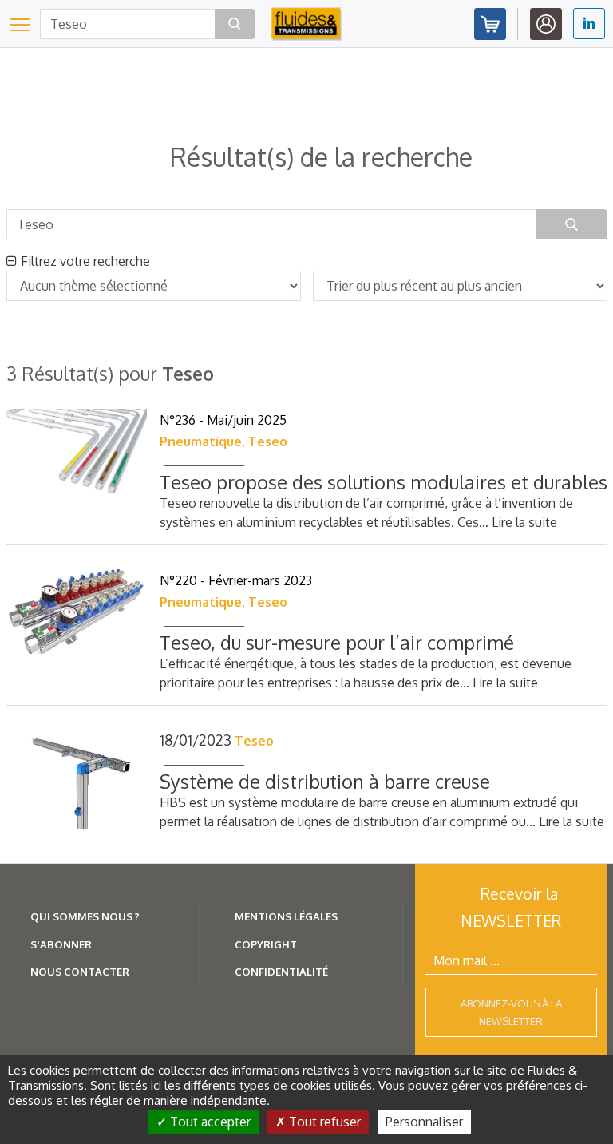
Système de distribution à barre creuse (325, 781)
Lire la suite (524, 522)
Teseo (267, 441)
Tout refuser (323, 1122)
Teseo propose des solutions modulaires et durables (383, 481)
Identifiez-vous (546, 24)
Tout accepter (209, 1122)
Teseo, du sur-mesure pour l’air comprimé (337, 642)
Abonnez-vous (490, 24)
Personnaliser (424, 1122)
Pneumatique (201, 441)
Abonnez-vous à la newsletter (511, 1012)
